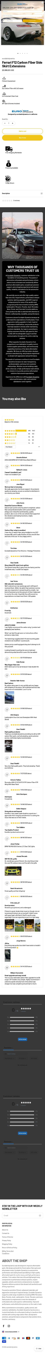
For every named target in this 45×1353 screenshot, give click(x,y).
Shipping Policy (7, 1244)
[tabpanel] (22, 1070)
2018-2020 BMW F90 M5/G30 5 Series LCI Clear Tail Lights (25, 839)
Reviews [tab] (8, 1047)
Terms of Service (7, 1237)
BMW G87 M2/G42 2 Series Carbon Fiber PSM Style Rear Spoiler (25, 676)
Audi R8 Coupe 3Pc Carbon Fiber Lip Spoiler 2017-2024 (24, 968)
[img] (12, 420)
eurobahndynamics (8, 58)
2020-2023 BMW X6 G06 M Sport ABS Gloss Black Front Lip (25, 604)
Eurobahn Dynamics (13, 275)
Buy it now (22, 138)
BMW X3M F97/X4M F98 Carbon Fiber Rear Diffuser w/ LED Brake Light (25, 759)
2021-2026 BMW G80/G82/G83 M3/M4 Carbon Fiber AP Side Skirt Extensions (25, 577)
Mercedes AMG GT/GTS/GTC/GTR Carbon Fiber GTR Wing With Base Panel (24, 775)
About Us (5, 1230)
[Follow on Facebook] (3, 1326)
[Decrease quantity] (4, 123)
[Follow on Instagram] (8, 1326)
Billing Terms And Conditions (8, 1252)
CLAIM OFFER (32, 20)
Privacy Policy (6, 1240)
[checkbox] (34, 1058)
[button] (10, 431)
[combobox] (5, 21)
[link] (22, 4)
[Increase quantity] (12, 123)
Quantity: (5, 119)
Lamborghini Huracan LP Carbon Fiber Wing (25, 525)
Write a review (22, 424)
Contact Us (5, 1233)
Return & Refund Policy (9, 1248)
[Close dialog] (42, 2)
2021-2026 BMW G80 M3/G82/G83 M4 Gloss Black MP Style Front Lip (25, 558)
